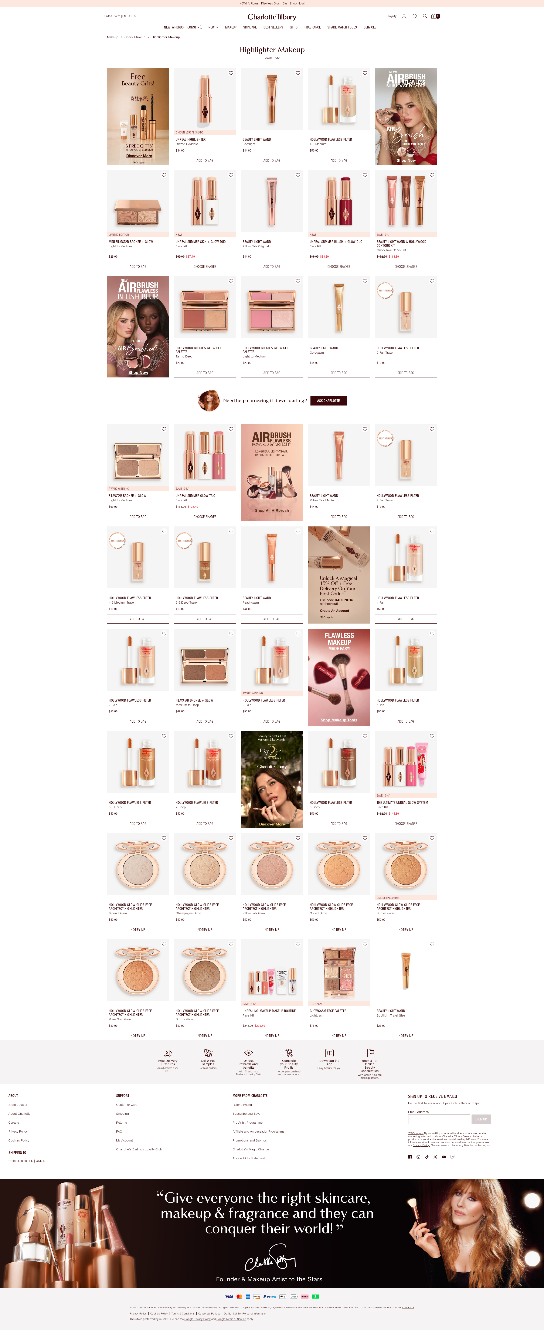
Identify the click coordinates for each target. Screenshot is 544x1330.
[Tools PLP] (339, 725)
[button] (425, 16)
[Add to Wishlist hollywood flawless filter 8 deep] (365, 736)
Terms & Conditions (183, 1313)
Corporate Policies (209, 1313)
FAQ (119, 1131)
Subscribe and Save (246, 1113)
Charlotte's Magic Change (251, 1149)
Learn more (272, 57)
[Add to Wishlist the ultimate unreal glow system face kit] (432, 736)
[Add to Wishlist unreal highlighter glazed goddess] (231, 73)
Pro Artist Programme (248, 1122)
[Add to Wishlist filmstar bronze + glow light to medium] (164, 429)
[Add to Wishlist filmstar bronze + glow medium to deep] (231, 633)
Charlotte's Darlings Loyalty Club (139, 1149)
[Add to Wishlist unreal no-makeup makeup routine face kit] (298, 944)
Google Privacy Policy (197, 1319)
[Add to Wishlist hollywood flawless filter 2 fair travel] (432, 281)
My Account (124, 1140)
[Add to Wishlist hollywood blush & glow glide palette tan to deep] (231, 281)
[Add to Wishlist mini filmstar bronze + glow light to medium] (164, 175)
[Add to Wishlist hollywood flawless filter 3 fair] (298, 633)
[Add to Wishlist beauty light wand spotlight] (298, 73)
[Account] (404, 16)
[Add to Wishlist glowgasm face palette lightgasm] (365, 944)
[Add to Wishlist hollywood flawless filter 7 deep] (231, 736)
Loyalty (392, 16)
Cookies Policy (18, 1140)
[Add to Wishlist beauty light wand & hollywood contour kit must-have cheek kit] (432, 175)
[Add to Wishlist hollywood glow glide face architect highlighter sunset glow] (432, 838)
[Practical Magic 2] (272, 827)
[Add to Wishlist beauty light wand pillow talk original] (298, 175)
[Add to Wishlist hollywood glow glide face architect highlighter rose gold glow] (164, 944)
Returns (121, 1122)
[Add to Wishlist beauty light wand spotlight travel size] (432, 944)
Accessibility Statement (249, 1158)
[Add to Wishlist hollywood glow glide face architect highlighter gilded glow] (365, 838)
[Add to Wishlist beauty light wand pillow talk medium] (365, 429)
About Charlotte (19, 1113)
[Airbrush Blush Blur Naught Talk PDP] (138, 376)
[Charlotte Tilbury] (272, 16)
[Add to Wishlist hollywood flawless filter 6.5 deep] (164, 736)
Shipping (122, 1113)
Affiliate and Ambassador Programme (259, 1131)
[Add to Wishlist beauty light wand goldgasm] (365, 281)
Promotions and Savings (250, 1140)
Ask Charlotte (328, 401)
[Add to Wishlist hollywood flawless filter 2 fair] (164, 633)
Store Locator (17, 1104)
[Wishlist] (414, 16)
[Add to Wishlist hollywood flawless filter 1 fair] (432, 531)
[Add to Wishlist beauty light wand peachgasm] (298, 531)
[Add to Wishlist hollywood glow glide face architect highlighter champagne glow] (231, 838)
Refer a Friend (242, 1104)
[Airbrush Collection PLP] (272, 520)
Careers (13, 1122)
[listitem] (183, 28)
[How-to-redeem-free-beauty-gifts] (138, 164)
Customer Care (126, 1104)
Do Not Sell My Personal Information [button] (245, 1313)
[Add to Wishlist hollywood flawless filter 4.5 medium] (365, 73)
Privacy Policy (17, 1131)
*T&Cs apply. (416, 1133)
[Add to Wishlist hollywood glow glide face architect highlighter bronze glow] (231, 944)
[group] (171, 1061)
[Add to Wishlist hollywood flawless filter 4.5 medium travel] (164, 531)
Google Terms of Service (231, 1319)
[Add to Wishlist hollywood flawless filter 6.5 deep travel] (231, 531)
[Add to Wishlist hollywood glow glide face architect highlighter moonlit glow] (164, 838)
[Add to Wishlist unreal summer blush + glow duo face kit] (365, 175)
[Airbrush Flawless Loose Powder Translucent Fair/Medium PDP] (406, 164)
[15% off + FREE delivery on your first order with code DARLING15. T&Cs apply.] (339, 622)
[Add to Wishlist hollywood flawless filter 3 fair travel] (432, 429)
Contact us (408, 1307)
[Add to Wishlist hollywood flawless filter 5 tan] (432, 633)
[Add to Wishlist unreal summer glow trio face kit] (231, 429)
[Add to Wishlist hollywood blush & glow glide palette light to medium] (298, 281)
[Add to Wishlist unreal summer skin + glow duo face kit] (231, 175)
